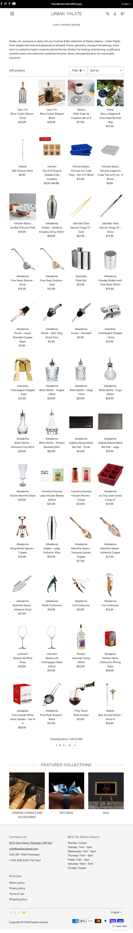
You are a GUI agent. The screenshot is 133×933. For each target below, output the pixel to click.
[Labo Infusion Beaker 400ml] (52, 474)
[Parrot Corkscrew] (52, 584)
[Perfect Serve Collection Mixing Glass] (110, 637)
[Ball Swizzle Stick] (22, 150)
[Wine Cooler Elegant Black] (52, 93)
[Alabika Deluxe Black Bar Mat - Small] (81, 422)
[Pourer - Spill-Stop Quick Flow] (52, 312)
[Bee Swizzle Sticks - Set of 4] (110, 694)
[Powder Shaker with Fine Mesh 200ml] (110, 259)
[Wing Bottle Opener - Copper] (22, 527)
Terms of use (16, 893)
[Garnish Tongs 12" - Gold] (81, 206)
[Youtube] (14, 4)
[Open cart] (122, 13)
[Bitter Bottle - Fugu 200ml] (110, 369)
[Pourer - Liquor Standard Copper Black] (22, 312)
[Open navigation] (12, 14)
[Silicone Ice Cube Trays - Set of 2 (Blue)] (81, 150)
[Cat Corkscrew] (81, 584)
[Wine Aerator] (81, 694)
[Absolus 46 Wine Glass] (22, 637)
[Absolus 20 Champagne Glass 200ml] (52, 637)
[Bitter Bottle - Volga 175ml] (81, 369)
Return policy (17, 882)
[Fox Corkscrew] (110, 584)
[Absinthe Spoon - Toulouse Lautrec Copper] (81, 527)
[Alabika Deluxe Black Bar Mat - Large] (110, 422)
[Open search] (107, 13)
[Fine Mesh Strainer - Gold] (52, 259)
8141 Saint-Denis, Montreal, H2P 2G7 (30, 842)
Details (78, 4)
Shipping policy (18, 899)
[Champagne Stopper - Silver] (110, 312)
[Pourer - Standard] (81, 312)
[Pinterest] (9, 4)
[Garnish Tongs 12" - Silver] (110, 206)
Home (56, 25)
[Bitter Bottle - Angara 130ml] (52, 369)
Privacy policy (17, 888)
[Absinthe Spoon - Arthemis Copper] (110, 527)
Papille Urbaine (39, 922)
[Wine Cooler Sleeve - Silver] (22, 93)
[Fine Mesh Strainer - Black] (52, 694)
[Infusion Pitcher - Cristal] (81, 474)
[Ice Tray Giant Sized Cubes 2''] (110, 474)
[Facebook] (1, 4)
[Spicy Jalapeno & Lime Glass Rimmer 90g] (110, 93)
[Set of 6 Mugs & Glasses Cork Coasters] (52, 150)
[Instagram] (5, 4)
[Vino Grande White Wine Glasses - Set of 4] (22, 694)
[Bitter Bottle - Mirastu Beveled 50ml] (52, 422)
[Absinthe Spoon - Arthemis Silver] (22, 584)
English (125, 4)
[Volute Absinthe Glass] (22, 474)
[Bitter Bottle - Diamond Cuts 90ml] (22, 422)
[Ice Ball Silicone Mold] (22, 206)
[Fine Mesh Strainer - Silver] (22, 259)
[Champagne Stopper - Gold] (22, 369)
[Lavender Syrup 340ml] (81, 637)
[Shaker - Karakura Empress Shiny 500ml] (52, 206)
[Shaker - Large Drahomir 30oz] (52, 527)
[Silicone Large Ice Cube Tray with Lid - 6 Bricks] (110, 150)
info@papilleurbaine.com (23, 848)
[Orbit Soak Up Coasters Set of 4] (81, 93)
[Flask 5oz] (81, 259)
